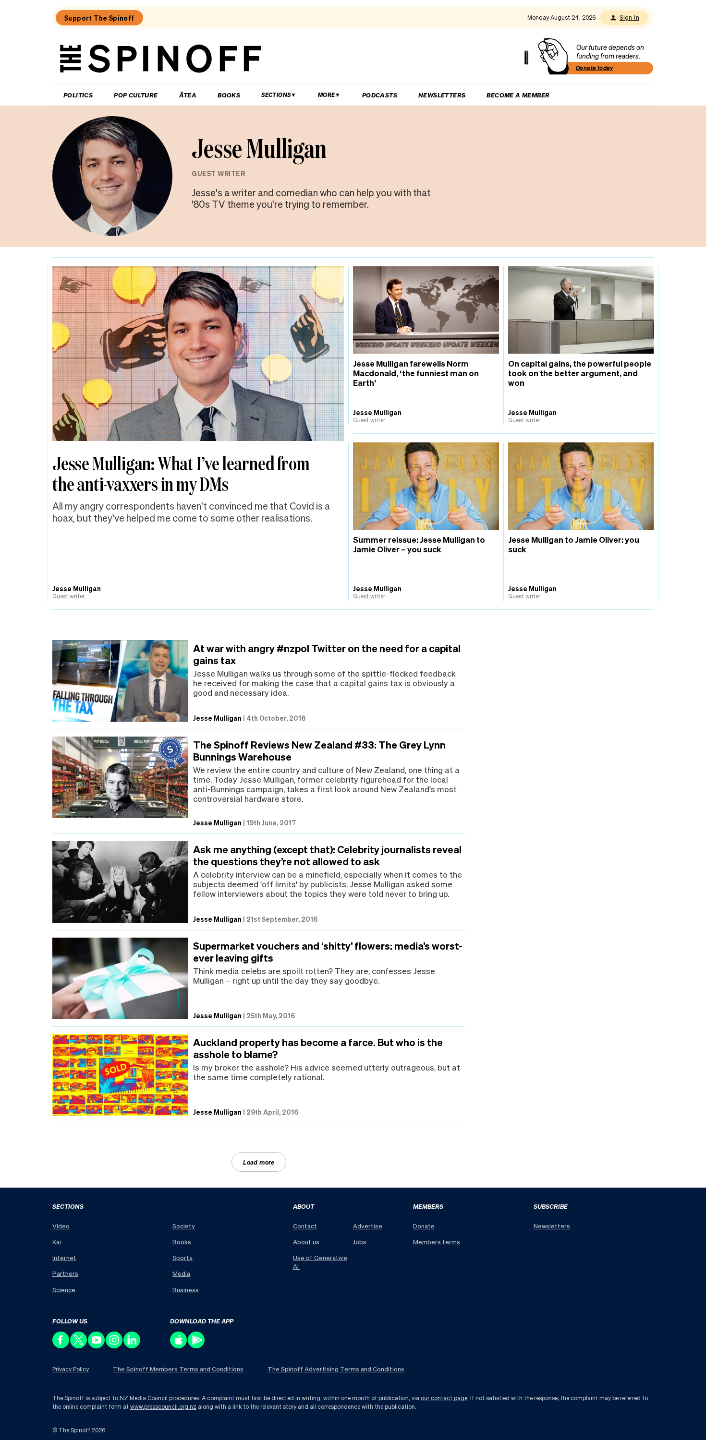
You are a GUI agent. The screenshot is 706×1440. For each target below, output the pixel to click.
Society (183, 1226)
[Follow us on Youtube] (97, 1346)
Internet (64, 1257)
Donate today (594, 67)
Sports (182, 1257)
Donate (424, 1226)
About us (306, 1242)
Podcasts (379, 95)
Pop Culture (136, 95)
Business (185, 1289)
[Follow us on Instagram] (114, 1346)
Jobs (359, 1242)
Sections (276, 94)
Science (63, 1289)
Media (181, 1273)
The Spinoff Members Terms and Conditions (178, 1369)
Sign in (629, 17)
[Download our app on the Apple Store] (179, 1346)
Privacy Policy (70, 1369)
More (326, 94)
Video (61, 1226)
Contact (305, 1226)
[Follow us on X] (79, 1346)
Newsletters (441, 95)
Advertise (367, 1226)
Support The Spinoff (99, 17)
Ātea (188, 95)
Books (229, 95)
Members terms (436, 1242)
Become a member (518, 95)
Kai (56, 1242)
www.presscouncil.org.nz (163, 1406)
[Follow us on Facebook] (61, 1346)
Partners (65, 1273)
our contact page (444, 1398)
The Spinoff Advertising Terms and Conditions (336, 1369)
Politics (78, 95)
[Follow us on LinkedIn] (132, 1346)
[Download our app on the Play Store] (197, 1346)
